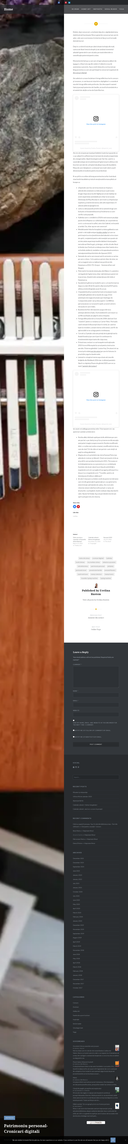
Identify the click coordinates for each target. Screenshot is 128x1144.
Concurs (75, 1003)
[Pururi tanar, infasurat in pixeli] (117, 1066)
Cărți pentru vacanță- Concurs (91, 826)
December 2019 (78, 925)
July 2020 (76, 896)
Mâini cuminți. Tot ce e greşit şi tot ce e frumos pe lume (91, 1104)
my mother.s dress (94, 562)
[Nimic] (117, 1080)
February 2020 (78, 917)
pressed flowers (110, 570)
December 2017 (78, 979)
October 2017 (77, 988)
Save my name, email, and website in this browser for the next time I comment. (95, 724)
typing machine (106, 578)
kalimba (109, 558)
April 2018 (76, 963)
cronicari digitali (98, 558)
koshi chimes (80, 562)
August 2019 (77, 938)
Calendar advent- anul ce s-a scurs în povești (87, 809)
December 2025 (78, 858)
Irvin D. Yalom (79, 1048)
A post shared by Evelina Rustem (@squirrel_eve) (96, 148)
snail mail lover (83, 574)
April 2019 (76, 942)
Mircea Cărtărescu (81, 1064)
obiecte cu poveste (109, 562)
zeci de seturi (96, 351)
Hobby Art (86, 9)
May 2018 (76, 958)
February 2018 (78, 971)
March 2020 (77, 913)
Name (75, 691)
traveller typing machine (89, 578)
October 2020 (77, 892)
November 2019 (78, 929)
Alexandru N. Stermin (82, 1090)
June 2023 (76, 871)
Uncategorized (78, 1028)
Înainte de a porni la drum (81, 1015)
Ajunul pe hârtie (78, 801)
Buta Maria (76, 831)
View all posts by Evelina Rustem (96, 600)
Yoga (121, 9)
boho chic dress (84, 558)
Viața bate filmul (88, 831)
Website (76, 710)
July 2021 (76, 883)
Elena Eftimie (77, 843)
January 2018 (77, 975)
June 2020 (76, 900)
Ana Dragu (78, 1106)
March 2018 (77, 967)
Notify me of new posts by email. (88, 737)
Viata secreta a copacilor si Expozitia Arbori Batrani (79, 539)
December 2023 (78, 862)
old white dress (83, 566)
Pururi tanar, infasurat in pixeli (83, 1062)
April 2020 (76, 908)
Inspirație (97, 9)
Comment (77, 664)
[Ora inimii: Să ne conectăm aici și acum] (117, 1050)
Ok (113, 1140)
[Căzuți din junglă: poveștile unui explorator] (117, 1092)
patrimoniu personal (97, 566)
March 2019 (77, 946)
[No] (125, 1140)
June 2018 (76, 954)
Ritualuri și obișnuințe (80, 792)
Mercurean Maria (78, 839)
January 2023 (77, 875)
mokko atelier (102, 232)
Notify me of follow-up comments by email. (93, 730)
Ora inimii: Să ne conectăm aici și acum (86, 1046)
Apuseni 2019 (107, 537)
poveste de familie (95, 570)
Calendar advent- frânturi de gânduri (85, 805)
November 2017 (78, 983)
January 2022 (77, 879)
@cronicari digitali (80, 73)
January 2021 (77, 887)
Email (75, 700)
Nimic (75, 1078)
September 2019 (78, 933)
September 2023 (78, 867)
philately (110, 566)
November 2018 (78, 950)
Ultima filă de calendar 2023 (82, 796)
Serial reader (111, 9)
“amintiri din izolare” (89, 366)
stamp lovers (109, 574)
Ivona (75, 64)
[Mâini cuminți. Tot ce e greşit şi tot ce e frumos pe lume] (117, 1108)
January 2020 (77, 921)
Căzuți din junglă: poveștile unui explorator (87, 1088)
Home (8, 9)
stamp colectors (96, 574)
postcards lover (81, 570)
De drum (75, 9)
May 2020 (76, 904)
